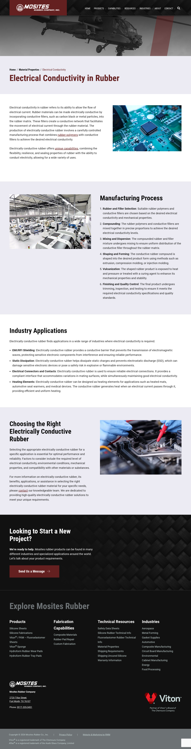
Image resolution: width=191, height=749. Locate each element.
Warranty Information (110, 660)
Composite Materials (65, 634)
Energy (146, 664)
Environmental (150, 655)
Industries (150, 621)
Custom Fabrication (65, 643)
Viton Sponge (18, 646)
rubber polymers (68, 135)
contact (23, 490)
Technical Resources (116, 621)
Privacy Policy (65, 734)
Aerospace (148, 628)
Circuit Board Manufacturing (157, 651)
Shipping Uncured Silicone (112, 655)
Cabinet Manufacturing (155, 660)
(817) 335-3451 (24, 707)
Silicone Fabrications (21, 632)
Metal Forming (150, 632)
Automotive (148, 642)
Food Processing (151, 669)
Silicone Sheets (18, 628)
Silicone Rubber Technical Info (114, 632)
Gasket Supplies (151, 637)
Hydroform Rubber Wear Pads (26, 651)
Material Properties (108, 646)
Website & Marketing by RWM (96, 734)
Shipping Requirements (111, 651)
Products (17, 621)
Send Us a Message (31, 571)
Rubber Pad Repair (64, 639)
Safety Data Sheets (108, 628)
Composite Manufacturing (156, 646)
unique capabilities (66, 148)
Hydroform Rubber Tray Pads (26, 655)
